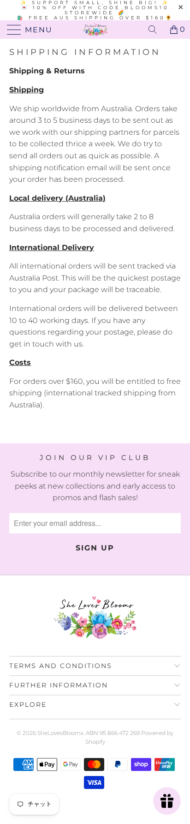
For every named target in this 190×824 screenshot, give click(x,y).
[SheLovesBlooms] (95, 29)
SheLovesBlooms (60, 732)
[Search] (156, 29)
